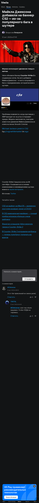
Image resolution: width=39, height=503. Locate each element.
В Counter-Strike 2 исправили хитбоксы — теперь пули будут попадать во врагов (19, 234)
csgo (26, 131)
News (8, 7)
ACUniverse (11, 287)
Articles (15, 7)
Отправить (29, 279)
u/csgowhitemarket (13, 131)
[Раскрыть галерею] (19, 99)
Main (3, 7)
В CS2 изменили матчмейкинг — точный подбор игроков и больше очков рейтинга (19, 216)
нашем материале (16, 189)
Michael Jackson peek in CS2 (15, 128)
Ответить (11, 297)
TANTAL (13, 302)
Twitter (13, 193)
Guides (22, 7)
